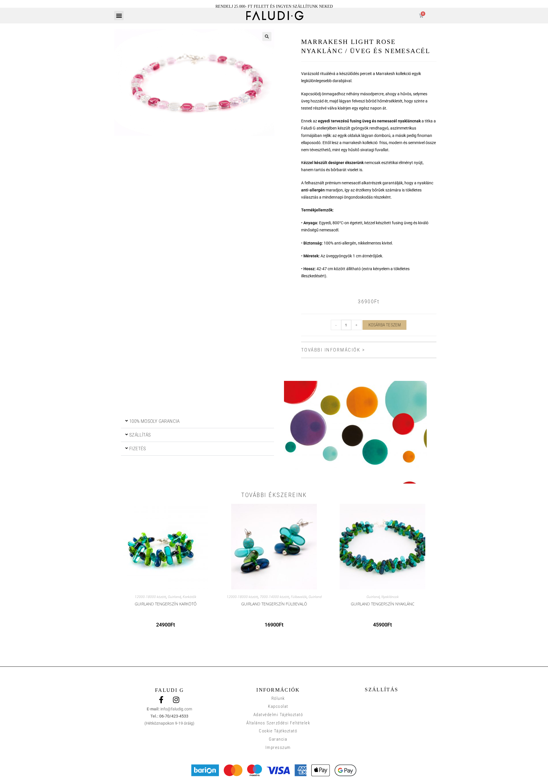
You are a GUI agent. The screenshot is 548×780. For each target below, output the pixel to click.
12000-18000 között (150, 596)
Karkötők (189, 596)
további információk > (333, 350)
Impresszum (278, 747)
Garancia (278, 739)
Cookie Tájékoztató (278, 730)
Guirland (174, 596)
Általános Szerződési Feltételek (278, 723)
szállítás (140, 435)
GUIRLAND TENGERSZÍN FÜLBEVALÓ (274, 604)
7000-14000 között (274, 596)
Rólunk (278, 698)
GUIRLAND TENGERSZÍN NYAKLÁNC (382, 604)
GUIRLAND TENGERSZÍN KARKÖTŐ (166, 604)
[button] (119, 15)
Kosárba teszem (384, 325)
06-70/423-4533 (173, 716)
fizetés (137, 448)
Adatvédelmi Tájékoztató (278, 714)
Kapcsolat (278, 706)
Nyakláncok (390, 596)
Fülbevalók (299, 596)
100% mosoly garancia (154, 421)
